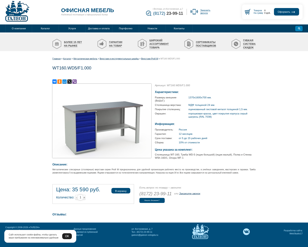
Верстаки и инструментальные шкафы (119, 58)
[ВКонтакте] (54, 81)
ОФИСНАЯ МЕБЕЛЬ (87, 10)
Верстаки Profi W (149, 58)
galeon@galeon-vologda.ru (145, 235)
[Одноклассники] (59, 81)
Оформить (284, 11)
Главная (56, 58)
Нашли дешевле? (152, 200)
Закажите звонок (189, 193)
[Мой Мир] (64, 81)
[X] (69, 81)
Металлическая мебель (85, 58)
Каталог (67, 58)
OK (67, 236)
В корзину (121, 191)
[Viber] (74, 81)
